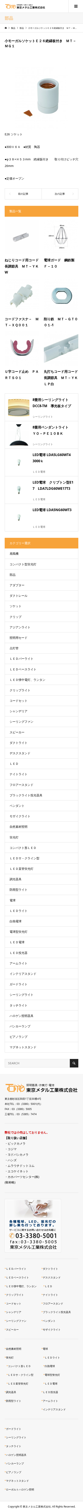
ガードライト (18, 984)
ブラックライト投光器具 (26, 795)
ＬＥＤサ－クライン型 (24, 858)
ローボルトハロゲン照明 (20, 1489)
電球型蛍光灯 (18, 932)
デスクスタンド (20, 753)
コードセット (18, 701)
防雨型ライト (18, 890)
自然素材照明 (18, 827)
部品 (13, 575)
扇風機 (14, 553)
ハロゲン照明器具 (21, 1016)
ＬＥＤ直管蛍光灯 (21, 869)
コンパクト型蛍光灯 (23, 564)
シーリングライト (21, 995)
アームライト (18, 963)
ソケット (15, 606)
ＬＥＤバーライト (21, 659)
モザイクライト (20, 816)
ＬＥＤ (14, 764)
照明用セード (18, 638)
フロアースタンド (21, 785)
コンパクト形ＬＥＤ (23, 848)
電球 (13, 900)
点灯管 (14, 648)
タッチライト (18, 1005)
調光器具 (15, 879)
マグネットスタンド (23, 1047)
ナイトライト (18, 774)
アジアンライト (20, 627)
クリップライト (20, 690)
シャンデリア (18, 711)
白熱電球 (15, 921)
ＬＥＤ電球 (17, 942)
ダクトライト (18, 743)
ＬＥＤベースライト (23, 669)
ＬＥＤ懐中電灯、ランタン (27, 680)
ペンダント (17, 806)
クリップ (15, 617)
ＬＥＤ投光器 (18, 953)
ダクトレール (18, 596)
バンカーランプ (20, 1026)
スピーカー (17, 732)
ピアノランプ (18, 1037)
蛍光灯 (14, 837)
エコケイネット (18, 1171)
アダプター (17, 585)
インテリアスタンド (23, 974)
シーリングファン (21, 721)
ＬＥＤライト (18, 911)
